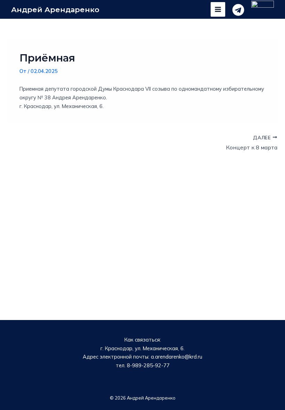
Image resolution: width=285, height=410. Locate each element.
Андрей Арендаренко (55, 9)
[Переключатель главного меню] (218, 9)
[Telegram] (238, 10)
